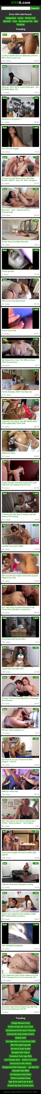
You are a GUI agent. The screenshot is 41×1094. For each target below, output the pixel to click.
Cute (15, 21)
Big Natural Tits (25, 21)
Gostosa (20, 24)
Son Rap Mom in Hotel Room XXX (20, 1041)
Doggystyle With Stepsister (14, 1067)
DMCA (20, 1092)
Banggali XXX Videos (20, 1052)
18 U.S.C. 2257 (30, 1092)
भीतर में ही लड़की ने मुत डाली (20, 1045)
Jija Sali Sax (33, 1067)
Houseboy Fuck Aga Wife (20, 1056)
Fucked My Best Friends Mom (20, 1085)
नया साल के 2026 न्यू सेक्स (20, 1049)
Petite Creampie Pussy (20, 1078)
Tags (13, 1092)
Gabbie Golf (20, 1038)
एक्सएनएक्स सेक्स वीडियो (20, 1071)
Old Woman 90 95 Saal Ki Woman (20, 1030)
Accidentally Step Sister (20, 1074)
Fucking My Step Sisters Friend (20, 1034)
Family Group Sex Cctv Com (20, 1027)
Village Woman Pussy (20, 1023)
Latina (20, 18)
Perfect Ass (30, 18)
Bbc (36, 21)
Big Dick (7, 21)
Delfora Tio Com (29, 1060)
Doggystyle (11, 18)
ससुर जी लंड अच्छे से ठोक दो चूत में (20, 1082)
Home (6, 1092)
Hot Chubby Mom (12, 1060)
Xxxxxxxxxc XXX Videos (20, 1063)
